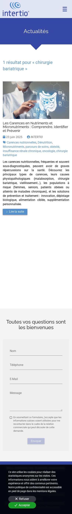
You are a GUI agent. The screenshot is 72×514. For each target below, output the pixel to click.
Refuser (24, 499)
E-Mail (14, 379)
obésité (54, 146)
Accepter (24, 505)
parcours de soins (37, 146)
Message (16, 393)
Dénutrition (45, 142)
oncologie (48, 151)
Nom (13, 351)
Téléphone (16, 365)
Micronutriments (13, 146)
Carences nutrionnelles (21, 142)
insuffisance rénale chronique (22, 151)
